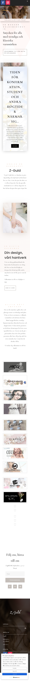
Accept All (14, 674)
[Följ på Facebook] (3, 2)
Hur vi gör (10, 288)
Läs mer (15, 146)
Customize (14, 668)
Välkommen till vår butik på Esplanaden (14, 52)
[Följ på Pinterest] (15, 586)
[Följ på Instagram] (8, 2)
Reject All (14, 671)
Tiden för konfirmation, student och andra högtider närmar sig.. (15, 96)
